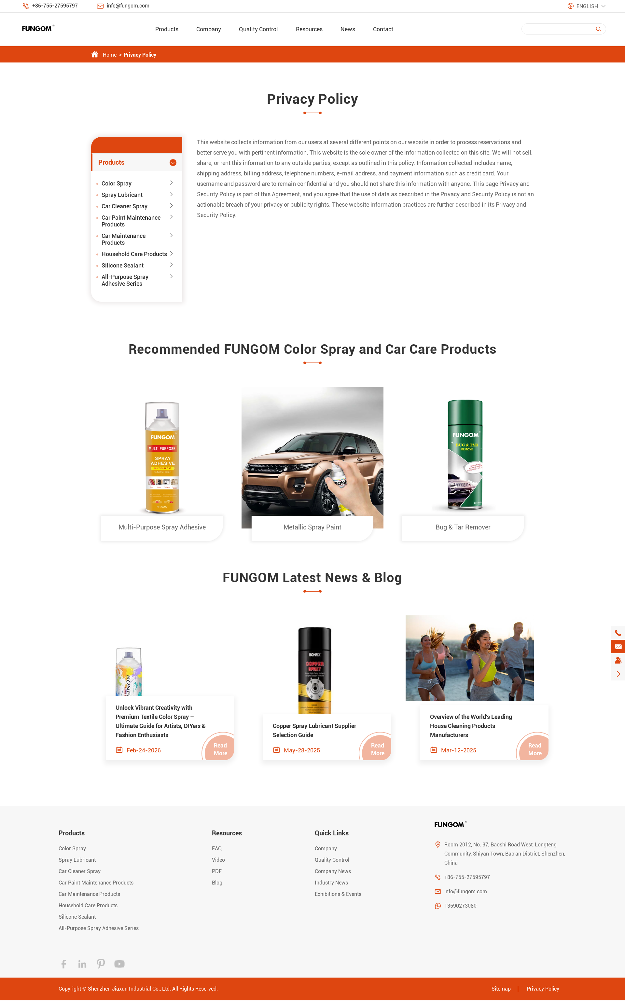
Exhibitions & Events (338, 894)
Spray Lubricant (122, 194)
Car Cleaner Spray (124, 206)
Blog (217, 883)
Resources (309, 29)
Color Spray (117, 183)
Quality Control (258, 29)
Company (208, 29)
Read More (220, 749)
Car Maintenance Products (124, 239)
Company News (333, 871)
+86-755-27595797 (55, 6)
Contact (383, 29)
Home (110, 55)
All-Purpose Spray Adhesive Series (125, 280)
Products (166, 29)
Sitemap (501, 989)
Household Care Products (134, 254)
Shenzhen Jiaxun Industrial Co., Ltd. (129, 989)
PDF (217, 871)
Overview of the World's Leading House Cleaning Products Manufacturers (471, 725)
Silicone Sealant (123, 265)
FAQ (217, 848)
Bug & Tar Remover (463, 527)
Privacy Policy (140, 55)
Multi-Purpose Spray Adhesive (162, 527)
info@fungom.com (128, 6)
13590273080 (460, 906)
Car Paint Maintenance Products (131, 221)
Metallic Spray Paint (312, 527)
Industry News (331, 883)
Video (218, 860)
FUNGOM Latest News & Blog (312, 577)
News (347, 29)
